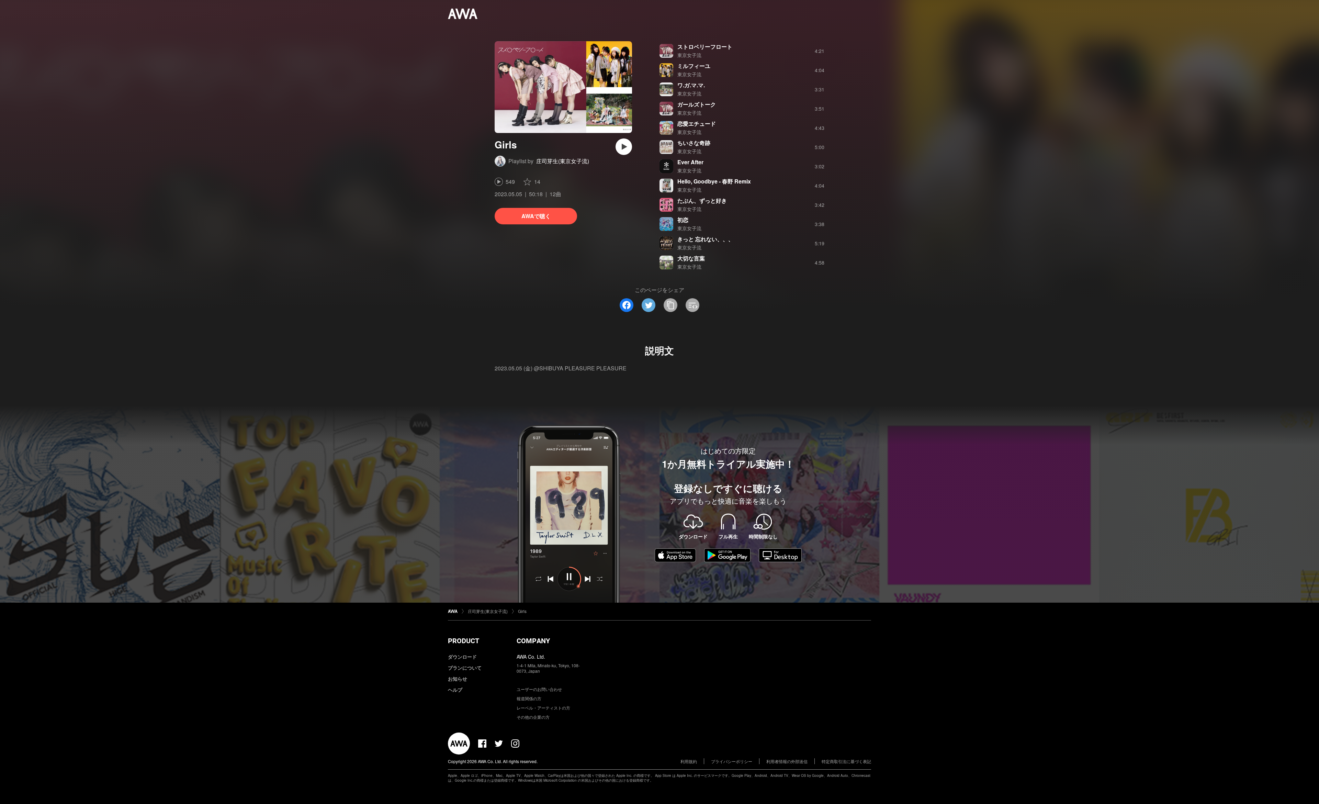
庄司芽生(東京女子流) (562, 161)
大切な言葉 (691, 258)
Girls (522, 611)
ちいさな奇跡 (693, 143)
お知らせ (457, 678)
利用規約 (688, 761)
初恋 (682, 220)
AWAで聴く (536, 216)
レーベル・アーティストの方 (543, 708)
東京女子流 (689, 55)
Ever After (690, 162)
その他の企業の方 (533, 717)
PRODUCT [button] (463, 641)
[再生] (624, 146)
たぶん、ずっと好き (702, 200)
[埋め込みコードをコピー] (692, 305)
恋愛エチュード (696, 123)
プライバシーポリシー (731, 761)
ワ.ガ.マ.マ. (691, 85)
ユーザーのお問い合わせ (539, 689)
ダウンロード (462, 656)
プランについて (465, 667)
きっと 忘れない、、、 (705, 239)
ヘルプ (455, 689)
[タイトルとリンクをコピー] (670, 305)
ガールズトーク (696, 104)
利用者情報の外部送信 (787, 761)
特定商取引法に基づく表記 (846, 761)
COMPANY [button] (533, 641)
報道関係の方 (529, 698)
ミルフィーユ (693, 66)
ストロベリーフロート (704, 47)
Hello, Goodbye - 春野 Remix (714, 181)
